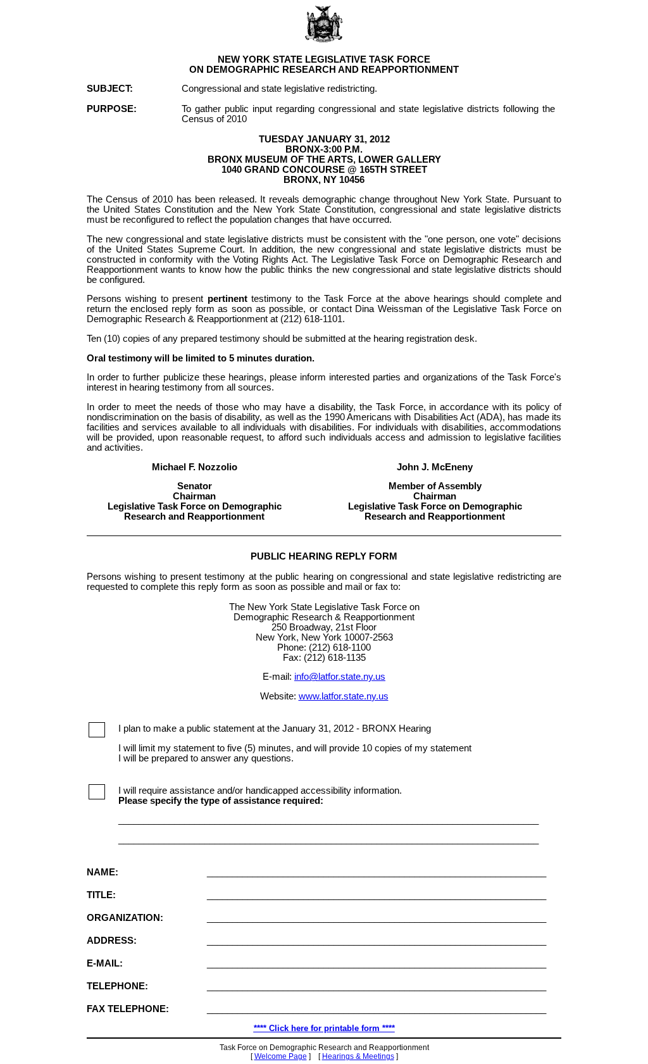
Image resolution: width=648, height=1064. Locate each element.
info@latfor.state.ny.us (339, 677)
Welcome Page (280, 1056)
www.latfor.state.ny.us (344, 696)
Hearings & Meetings (358, 1056)
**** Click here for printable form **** (324, 1028)
